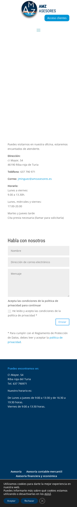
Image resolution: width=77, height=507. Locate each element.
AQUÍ (47, 494)
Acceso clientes (57, 18)
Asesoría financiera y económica (36, 476)
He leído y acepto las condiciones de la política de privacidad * (34, 313)
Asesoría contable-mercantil (44, 471)
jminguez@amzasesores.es (35, 179)
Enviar (62, 322)
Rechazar (29, 500)
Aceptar (11, 500)
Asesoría (16, 471)
